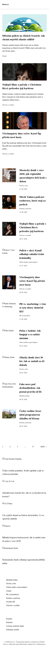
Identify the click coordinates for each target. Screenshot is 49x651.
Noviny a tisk (23, 185)
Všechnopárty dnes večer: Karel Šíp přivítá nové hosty (32, 281)
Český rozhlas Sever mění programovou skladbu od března (30, 415)
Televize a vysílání (8, 105)
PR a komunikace (24, 315)
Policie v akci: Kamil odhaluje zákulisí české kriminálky (31, 254)
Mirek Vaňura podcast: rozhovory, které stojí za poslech (32, 201)
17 (33, 447)
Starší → (43, 447)
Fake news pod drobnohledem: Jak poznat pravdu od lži (30, 388)
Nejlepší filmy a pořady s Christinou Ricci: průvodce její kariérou (32, 227)
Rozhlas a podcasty (25, 208)
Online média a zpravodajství (28, 262)
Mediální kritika (24, 396)
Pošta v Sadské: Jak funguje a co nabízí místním (30, 334)
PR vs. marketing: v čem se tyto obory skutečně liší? (32, 308)
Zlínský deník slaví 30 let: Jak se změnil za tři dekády (31, 361)
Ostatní (4, 56)
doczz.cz (5, 4)
